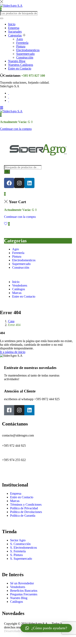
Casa (11, 321)
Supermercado (25, 53)
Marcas (16, 293)
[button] (1, 115)
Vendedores (19, 285)
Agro (19, 39)
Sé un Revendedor (22, 583)
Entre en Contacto (19, 68)
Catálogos (18, 289)
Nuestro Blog (16, 61)
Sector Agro (18, 540)
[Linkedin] (29, 183)
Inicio (11, 24)
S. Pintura (16, 555)
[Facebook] (9, 183)
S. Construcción (20, 544)
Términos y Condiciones (26, 504)
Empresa (13, 28)
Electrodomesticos (28, 50)
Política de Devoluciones (26, 512)
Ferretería (22, 42)
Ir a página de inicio (12, 352)
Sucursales (15, 31)
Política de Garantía (22, 515)
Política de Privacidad (24, 508)
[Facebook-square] (9, 410)
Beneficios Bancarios (23, 590)
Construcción (24, 57)
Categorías (15, 35)
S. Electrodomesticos (23, 547)
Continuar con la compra (16, 129)
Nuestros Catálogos (20, 64)
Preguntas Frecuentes (23, 594)
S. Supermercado (21, 558)
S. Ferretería (18, 551)
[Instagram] (19, 183)
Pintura (20, 46)
